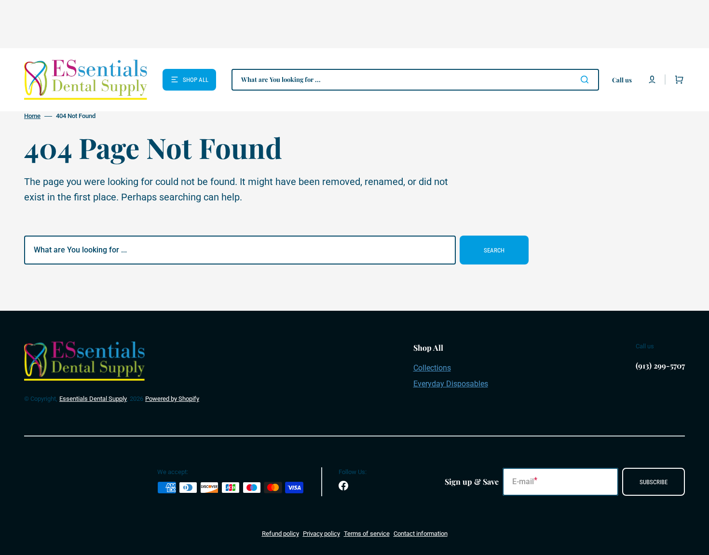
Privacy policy (321, 533)
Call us (622, 80)
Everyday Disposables (450, 383)
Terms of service (367, 533)
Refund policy (280, 533)
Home (32, 115)
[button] (652, 79)
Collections (432, 367)
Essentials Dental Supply (93, 398)
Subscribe (654, 482)
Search (494, 250)
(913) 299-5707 (660, 365)
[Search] (586, 79)
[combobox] (415, 80)
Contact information (421, 533)
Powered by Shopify (172, 398)
